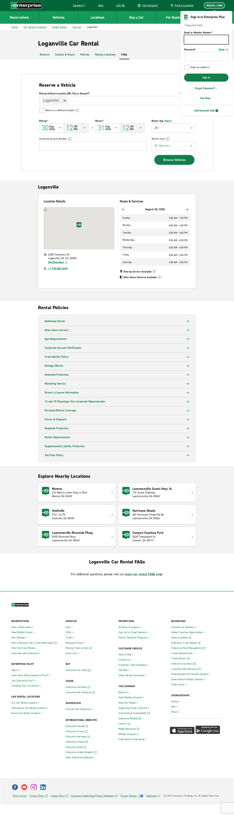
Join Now (205, 98)
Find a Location (184, 5)
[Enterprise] (26, 5)
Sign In (206, 77)
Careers (80, 6)
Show (221, 49)
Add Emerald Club (204, 110)
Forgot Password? (205, 88)
